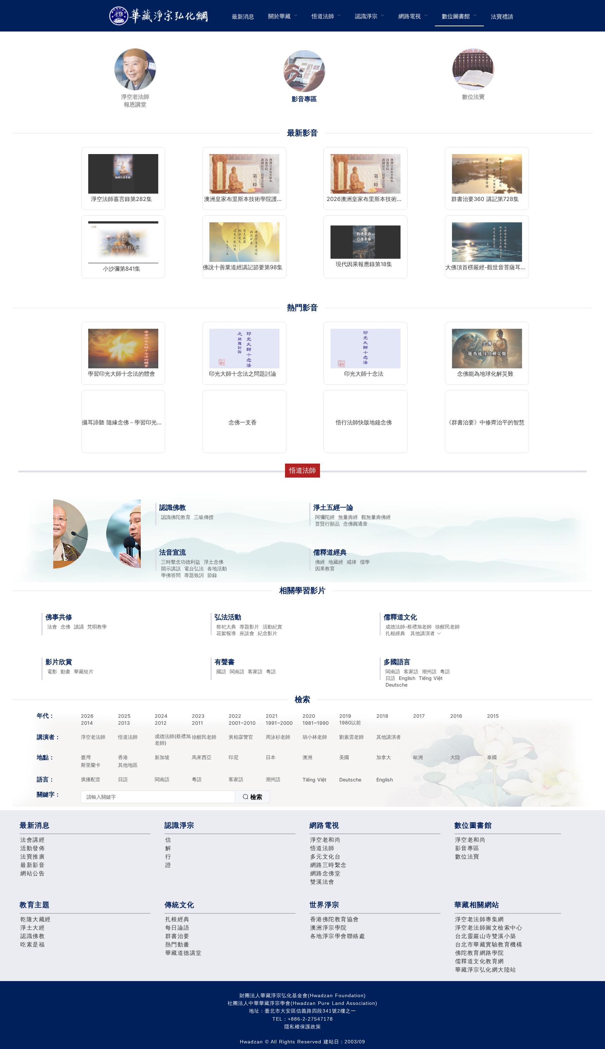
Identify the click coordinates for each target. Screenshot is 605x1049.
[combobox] (175, 797)
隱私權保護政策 (302, 1026)
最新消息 (243, 16)
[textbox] (158, 797)
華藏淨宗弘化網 (160, 16)
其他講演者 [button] (422, 633)
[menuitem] (243, 15)
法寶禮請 (502, 16)
